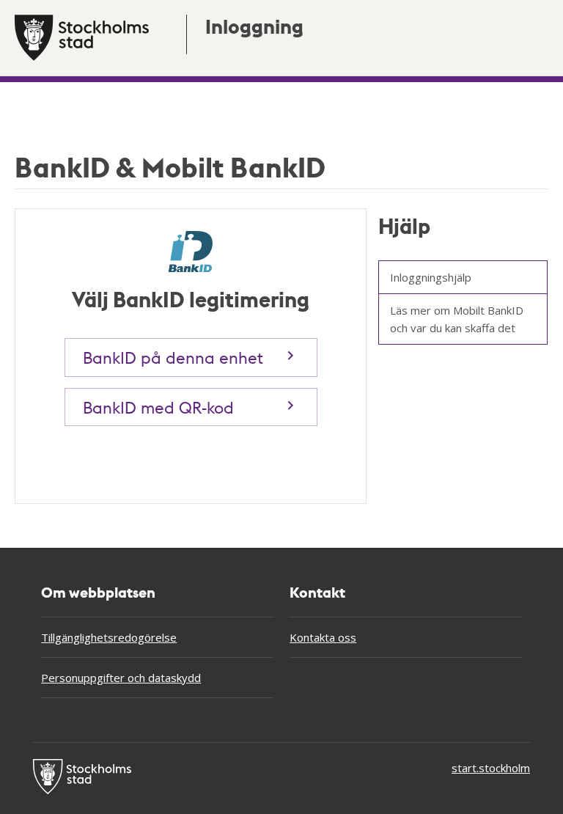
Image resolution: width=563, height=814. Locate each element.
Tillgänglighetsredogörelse (109, 637)
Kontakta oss (323, 637)
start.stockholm (491, 767)
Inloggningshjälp (430, 277)
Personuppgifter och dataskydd (121, 677)
